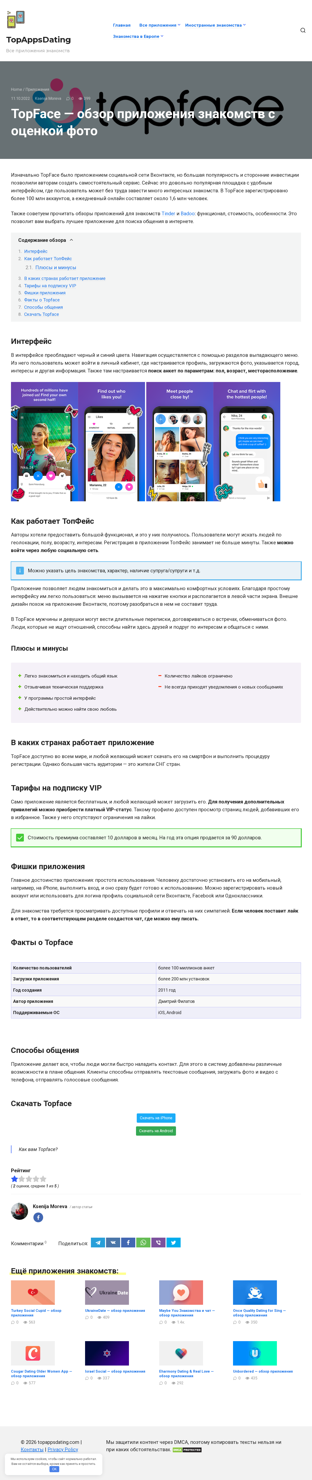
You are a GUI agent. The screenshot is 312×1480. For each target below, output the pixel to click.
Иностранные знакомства (213, 25)
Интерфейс (36, 251)
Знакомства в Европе (136, 36)
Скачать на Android (156, 1131)
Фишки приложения (45, 292)
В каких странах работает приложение (65, 278)
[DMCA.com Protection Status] (187, 1449)
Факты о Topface (42, 299)
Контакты (32, 1449)
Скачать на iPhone (156, 1118)
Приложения (37, 89)
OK (54, 1469)
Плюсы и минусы (55, 267)
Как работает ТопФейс (48, 258)
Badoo (188, 213)
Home (16, 89)
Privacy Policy (63, 1449)
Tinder (168, 213)
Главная (122, 25)
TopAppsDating (38, 39)
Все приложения (157, 25)
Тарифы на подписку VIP (50, 285)
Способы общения (43, 307)
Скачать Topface (41, 314)
